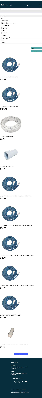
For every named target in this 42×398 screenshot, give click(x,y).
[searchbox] (21, 9)
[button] (27, 5)
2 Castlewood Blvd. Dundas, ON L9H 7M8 (19, 373)
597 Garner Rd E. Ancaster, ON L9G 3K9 (19, 367)
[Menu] (40, 4)
